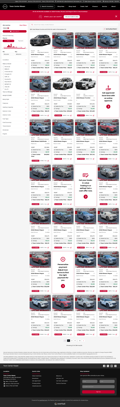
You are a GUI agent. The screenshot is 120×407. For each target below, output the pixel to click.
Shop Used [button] (72, 6)
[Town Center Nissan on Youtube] (111, 366)
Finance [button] (95, 6)
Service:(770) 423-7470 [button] (12, 383)
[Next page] (83, 340)
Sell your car (60, 378)
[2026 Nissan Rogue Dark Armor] (40, 40)
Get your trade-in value (71, 16)
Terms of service (61, 383)
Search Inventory (47, 6)
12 (79, 340)
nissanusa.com (36, 386)
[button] (68, 1)
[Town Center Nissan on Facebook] (103, 366)
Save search (15, 31)
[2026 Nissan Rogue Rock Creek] (63, 84)
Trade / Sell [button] (84, 6)
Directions (35, 378)
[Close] (116, 16)
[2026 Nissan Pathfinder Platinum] (40, 127)
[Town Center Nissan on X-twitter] (107, 366)
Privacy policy (36, 383)
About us (59, 376)
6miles (115, 57)
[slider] (3, 48)
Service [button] (104, 6)
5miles (47, 57)
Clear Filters (23, 25)
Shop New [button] (60, 6)
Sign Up (98, 391)
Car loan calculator (62, 381)
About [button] (113, 6)
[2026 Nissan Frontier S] (85, 84)
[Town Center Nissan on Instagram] (115, 366)
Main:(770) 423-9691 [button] (12, 381)
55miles (69, 143)
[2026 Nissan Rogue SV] (40, 303)
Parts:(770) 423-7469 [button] (12, 386)
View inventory (36, 376)
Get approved (36, 381)
